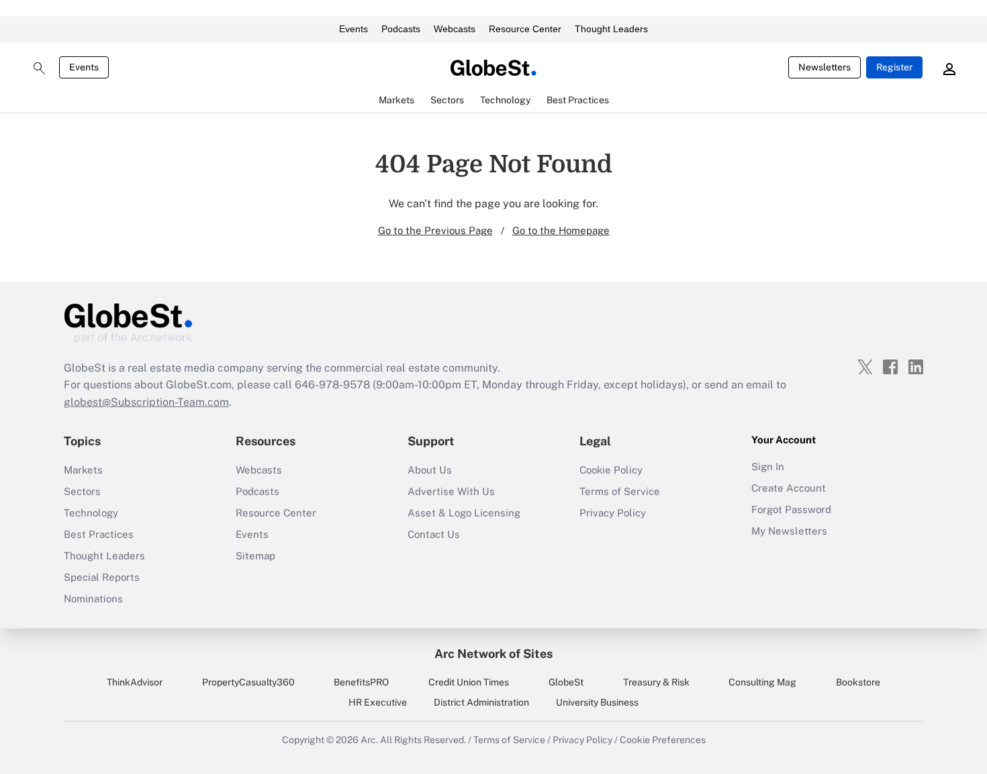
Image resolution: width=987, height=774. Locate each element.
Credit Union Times (468, 682)
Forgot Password (791, 509)
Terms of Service (619, 491)
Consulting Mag (762, 682)
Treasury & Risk (656, 682)
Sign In (767, 466)
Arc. (369, 739)
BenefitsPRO (361, 682)
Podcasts (400, 28)
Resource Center (525, 28)
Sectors (82, 491)
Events (353, 28)
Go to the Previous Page (435, 230)
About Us (430, 470)
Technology (91, 512)
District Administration (481, 702)
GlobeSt (566, 682)
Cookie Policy (611, 470)
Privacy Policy (612, 512)
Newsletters (824, 67)
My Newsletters (789, 531)
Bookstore (858, 682)
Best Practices (99, 534)
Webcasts (454, 28)
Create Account (788, 488)
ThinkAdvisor (134, 682)
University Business (597, 702)
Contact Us (434, 534)
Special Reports (102, 577)
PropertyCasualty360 (248, 682)
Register (894, 67)
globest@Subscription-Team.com (146, 402)
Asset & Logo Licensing (464, 512)
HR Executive (377, 702)
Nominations (93, 598)
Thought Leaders (611, 28)
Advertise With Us (451, 491)
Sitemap (255, 555)
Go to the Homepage (561, 230)
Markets (83, 470)
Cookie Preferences (663, 739)
